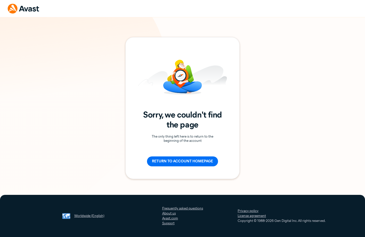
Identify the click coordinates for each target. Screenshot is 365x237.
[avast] (23, 8)
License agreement (252, 216)
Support (168, 223)
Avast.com (170, 218)
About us (169, 213)
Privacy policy (248, 211)
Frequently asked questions (182, 208)
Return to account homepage (182, 161)
